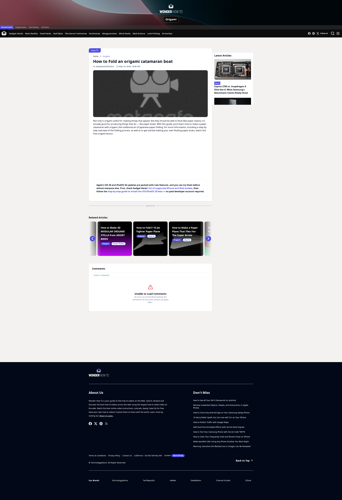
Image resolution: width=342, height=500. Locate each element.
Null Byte (45, 27)
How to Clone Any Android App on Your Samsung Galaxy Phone (221, 412)
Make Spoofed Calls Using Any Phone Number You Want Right (221, 441)
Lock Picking (153, 33)
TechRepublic (149, 480)
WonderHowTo (7, 27)
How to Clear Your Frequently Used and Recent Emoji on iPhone (221, 436)
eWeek (173, 480)
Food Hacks (45, 33)
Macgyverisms (109, 33)
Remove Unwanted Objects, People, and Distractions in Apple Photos (220, 406)
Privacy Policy (114, 455)
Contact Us (127, 455)
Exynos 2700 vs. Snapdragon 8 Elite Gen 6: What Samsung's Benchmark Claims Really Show (231, 89)
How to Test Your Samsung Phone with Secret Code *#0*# (219, 432)
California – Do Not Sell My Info (148, 455)
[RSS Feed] (106, 423)
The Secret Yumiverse (76, 33)
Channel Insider (223, 480)
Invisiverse (94, 33)
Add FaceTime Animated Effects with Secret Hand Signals (218, 427)
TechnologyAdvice (120, 480)
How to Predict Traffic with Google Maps (211, 422)
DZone (248, 480)
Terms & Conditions (97, 455)
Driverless (167, 33)
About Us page (106, 416)
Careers (173, 455)
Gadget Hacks (20, 27)
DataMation (196, 480)
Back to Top (243, 460)
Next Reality (34, 27)
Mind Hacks (125, 33)
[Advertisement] (171, 342)
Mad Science (139, 33)
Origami (171, 19)
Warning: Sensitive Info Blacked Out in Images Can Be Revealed (221, 446)
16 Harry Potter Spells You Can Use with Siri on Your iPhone (219, 417)
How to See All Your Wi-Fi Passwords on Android (214, 400)
